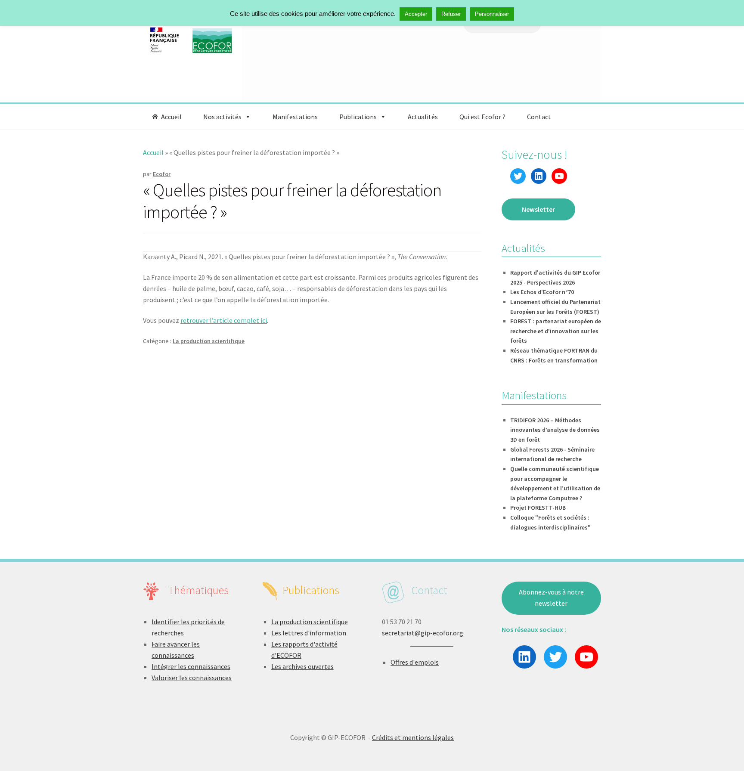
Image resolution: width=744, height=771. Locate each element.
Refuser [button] (451, 14)
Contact (539, 116)
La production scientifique (209, 341)
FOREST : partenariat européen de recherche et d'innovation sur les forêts (555, 330)
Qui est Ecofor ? (482, 116)
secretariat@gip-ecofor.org (422, 633)
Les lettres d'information (308, 633)
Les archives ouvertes (302, 666)
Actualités (423, 116)
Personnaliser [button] (492, 14)
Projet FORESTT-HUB (538, 507)
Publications (358, 116)
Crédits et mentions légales (413, 737)
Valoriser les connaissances (192, 677)
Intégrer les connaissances (191, 666)
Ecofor (161, 174)
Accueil (171, 116)
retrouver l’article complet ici (223, 320)
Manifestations (295, 116)
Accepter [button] (416, 14)
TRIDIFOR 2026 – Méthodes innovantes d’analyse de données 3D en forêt (555, 429)
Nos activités (222, 116)
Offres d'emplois (415, 662)
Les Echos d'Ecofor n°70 (542, 292)
